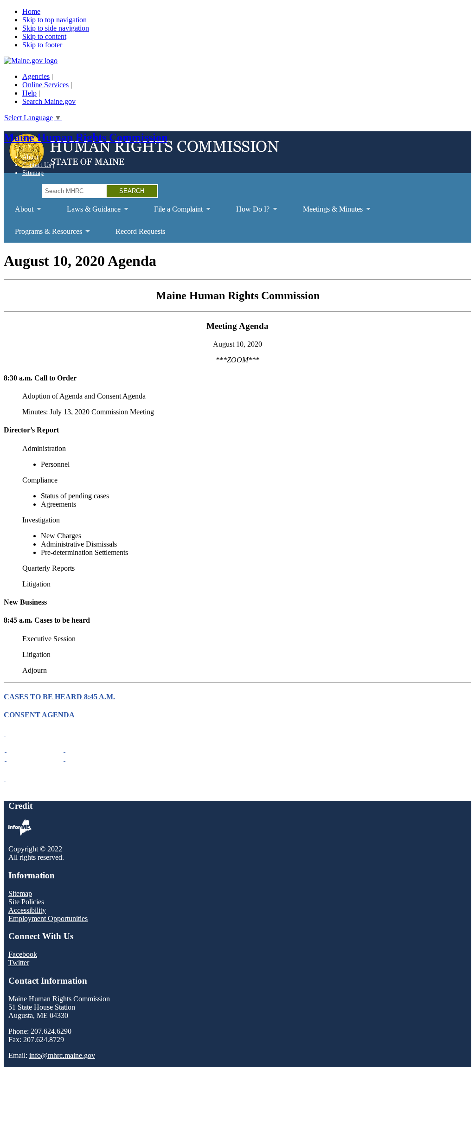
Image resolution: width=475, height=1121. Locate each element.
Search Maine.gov (49, 101)
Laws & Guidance (88, 212)
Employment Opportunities (48, 918)
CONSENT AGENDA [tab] (39, 715)
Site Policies (26, 902)
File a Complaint (173, 212)
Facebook (22, 954)
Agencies (36, 76)
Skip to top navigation (54, 20)
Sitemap (33, 172)
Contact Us (36, 164)
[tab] (237, 733)
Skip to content (44, 36)
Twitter (18, 962)
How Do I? (247, 212)
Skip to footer (42, 45)
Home (31, 11)
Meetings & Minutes (327, 212)
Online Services (45, 85)
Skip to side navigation (55, 28)
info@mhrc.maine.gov (62, 1055)
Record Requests (140, 231)
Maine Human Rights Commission (85, 137)
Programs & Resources (43, 235)
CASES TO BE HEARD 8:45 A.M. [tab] (59, 697)
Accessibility (27, 910)
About (30, 157)
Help (29, 93)
